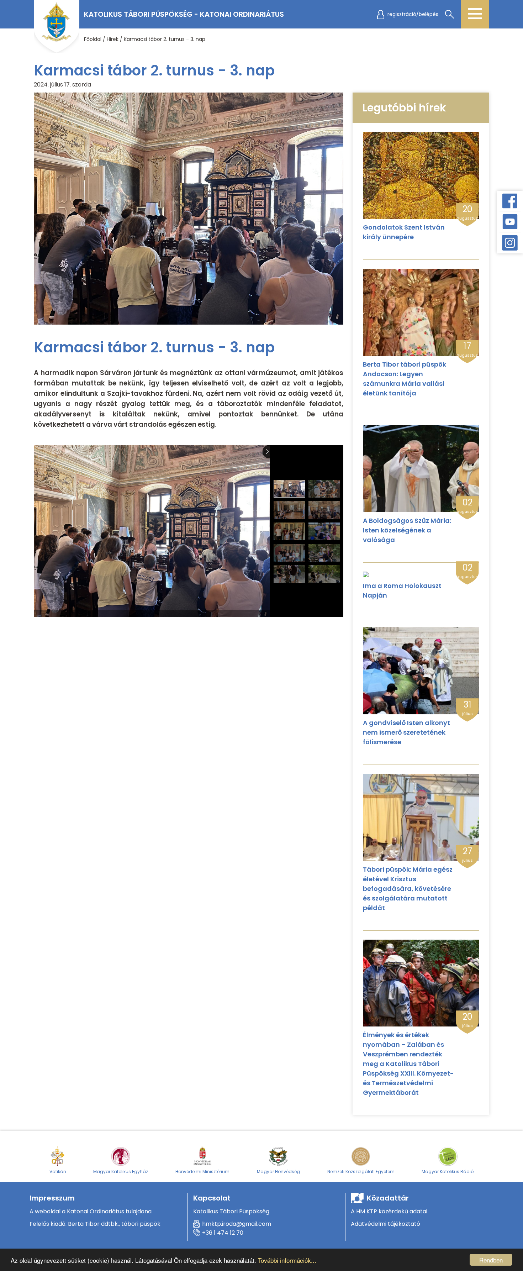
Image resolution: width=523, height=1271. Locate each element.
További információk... (287, 1260)
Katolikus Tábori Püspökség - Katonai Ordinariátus (184, 14)
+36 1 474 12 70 (222, 1233)
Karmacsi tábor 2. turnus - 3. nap (164, 39)
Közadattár (388, 1198)
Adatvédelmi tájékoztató (385, 1224)
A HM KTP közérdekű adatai (389, 1211)
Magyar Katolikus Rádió (448, 1171)
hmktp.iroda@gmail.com (236, 1224)
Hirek (112, 39)
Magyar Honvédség (278, 1171)
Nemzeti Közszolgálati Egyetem (361, 1171)
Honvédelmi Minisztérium (202, 1171)
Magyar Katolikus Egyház (120, 1171)
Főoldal (92, 39)
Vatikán (57, 1171)
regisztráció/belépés (412, 14)
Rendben (491, 1259)
